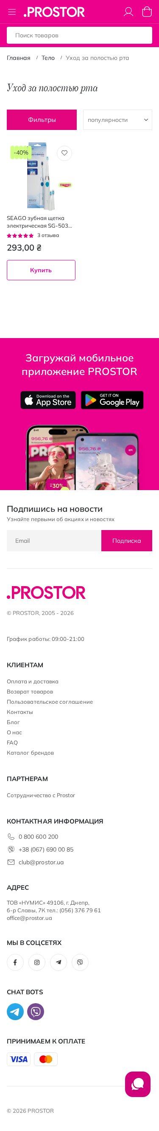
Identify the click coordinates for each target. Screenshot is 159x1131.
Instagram (36, 962)
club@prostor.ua (41, 862)
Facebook (15, 962)
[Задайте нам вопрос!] (138, 1088)
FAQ (12, 742)
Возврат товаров (30, 691)
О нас (14, 732)
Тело (48, 58)
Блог (13, 722)
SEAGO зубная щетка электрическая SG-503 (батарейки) (37, 221)
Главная (19, 58)
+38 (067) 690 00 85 (46, 849)
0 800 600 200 (38, 836)
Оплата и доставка (33, 681)
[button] (64, 153)
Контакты (20, 711)
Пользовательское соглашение (50, 701)
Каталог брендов (30, 752)
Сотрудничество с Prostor (41, 795)
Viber (80, 962)
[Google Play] (112, 400)
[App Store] (48, 400)
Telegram (58, 962)
